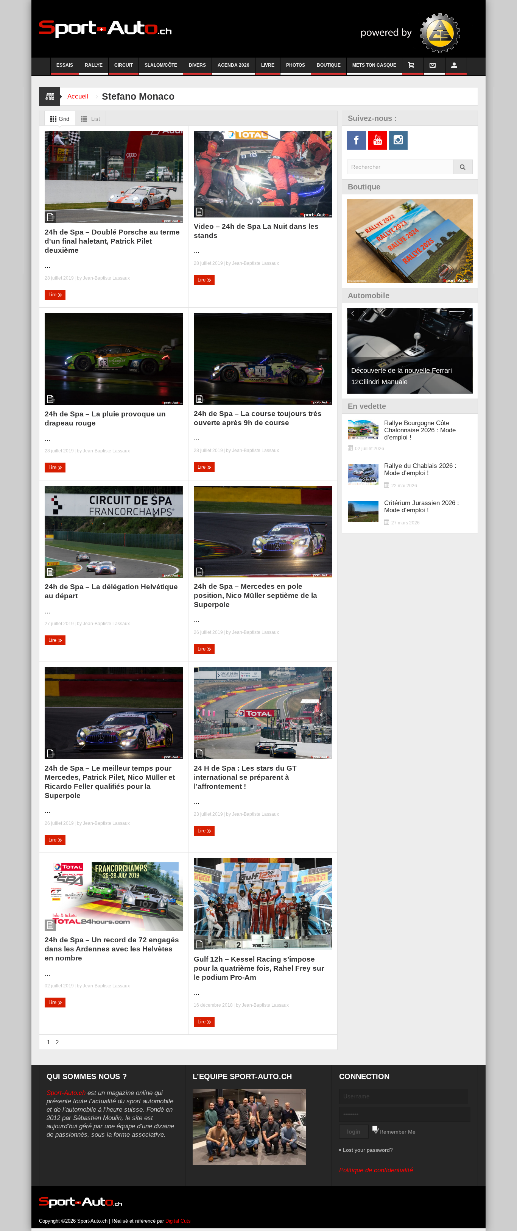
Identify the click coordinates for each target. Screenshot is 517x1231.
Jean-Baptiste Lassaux (106, 278)
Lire (53, 294)
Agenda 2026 (233, 65)
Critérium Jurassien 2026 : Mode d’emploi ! (421, 506)
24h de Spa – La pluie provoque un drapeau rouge (105, 418)
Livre (267, 65)
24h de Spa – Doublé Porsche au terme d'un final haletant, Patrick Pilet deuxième (112, 241)
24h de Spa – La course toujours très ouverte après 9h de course (258, 418)
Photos (295, 65)
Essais (64, 65)
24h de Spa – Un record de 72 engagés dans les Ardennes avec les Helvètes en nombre (112, 949)
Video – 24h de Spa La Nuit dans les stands (256, 230)
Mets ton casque (374, 65)
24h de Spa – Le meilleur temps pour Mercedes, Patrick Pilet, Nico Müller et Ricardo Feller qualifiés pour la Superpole (110, 781)
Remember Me (398, 1132)
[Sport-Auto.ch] (105, 29)
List (95, 119)
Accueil (77, 96)
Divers (197, 65)
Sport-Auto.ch (66, 1092)
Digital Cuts (178, 1221)
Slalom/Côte (161, 65)
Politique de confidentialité (376, 1170)
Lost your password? (368, 1150)
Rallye (94, 65)
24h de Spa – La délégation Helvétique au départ (111, 591)
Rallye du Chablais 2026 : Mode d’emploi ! (420, 469)
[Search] (463, 167)
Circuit (123, 65)
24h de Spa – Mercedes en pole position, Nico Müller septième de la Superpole (255, 595)
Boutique (329, 65)
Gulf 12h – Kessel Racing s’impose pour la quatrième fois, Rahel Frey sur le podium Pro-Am (259, 968)
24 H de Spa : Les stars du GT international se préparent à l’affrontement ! (245, 777)
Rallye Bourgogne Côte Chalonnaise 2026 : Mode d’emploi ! (420, 430)
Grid (63, 119)
